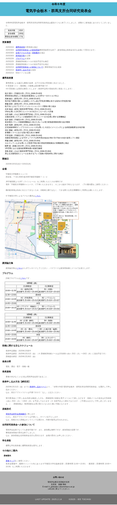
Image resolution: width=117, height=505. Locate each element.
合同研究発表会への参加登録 (27, 50)
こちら (38, 196)
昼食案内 (35, 53)
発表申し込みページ (38, 387)
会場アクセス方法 (23, 53)
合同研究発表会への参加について (29, 67)
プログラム (20, 59)
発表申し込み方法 (23, 70)
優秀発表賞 (20, 47)
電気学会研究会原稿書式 (16, 414)
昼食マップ (10, 461)
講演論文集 (20, 56)
